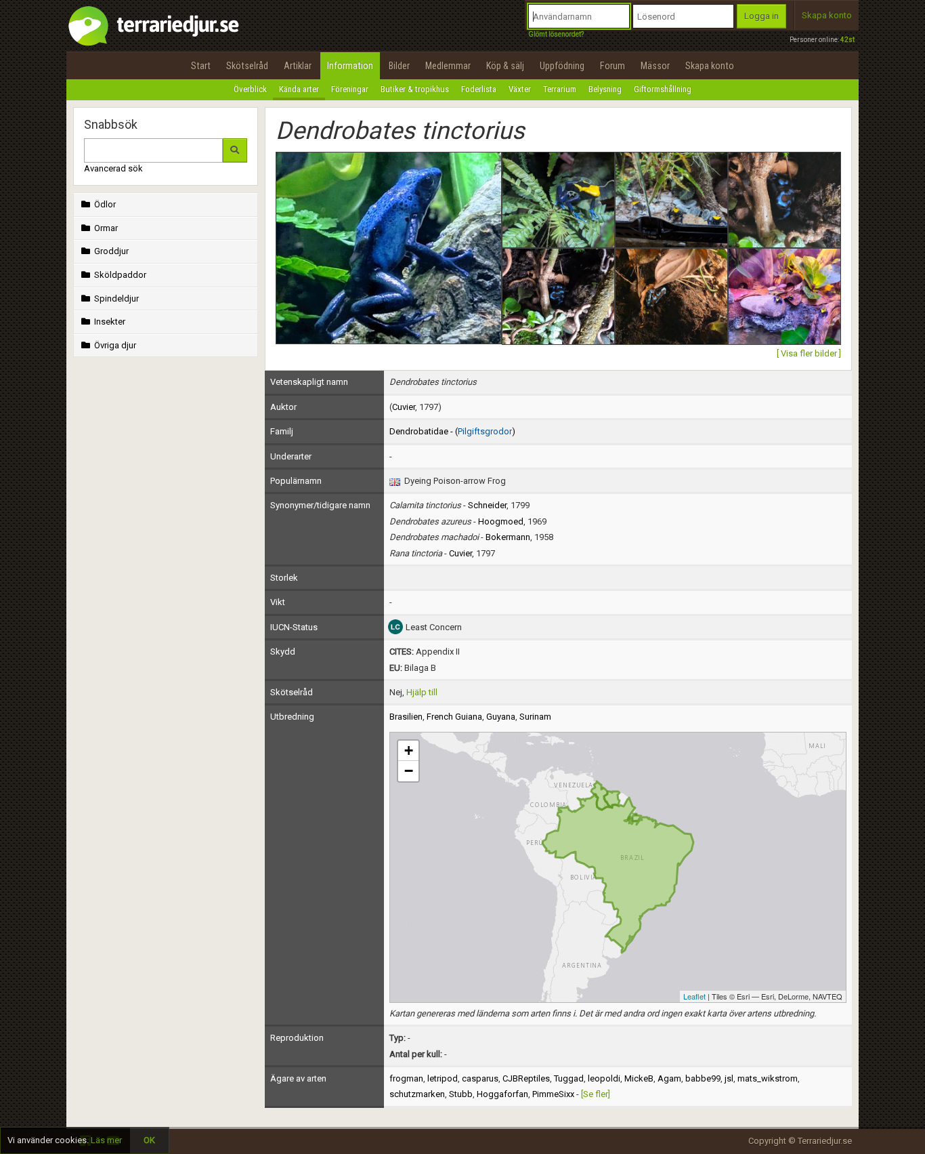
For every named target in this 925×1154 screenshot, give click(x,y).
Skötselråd (247, 65)
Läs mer (106, 1140)
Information (350, 65)
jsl (729, 1078)
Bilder (399, 65)
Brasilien (406, 717)
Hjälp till (421, 692)
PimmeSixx (553, 1094)
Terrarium (559, 89)
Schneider (487, 505)
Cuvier (403, 407)
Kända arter (299, 89)
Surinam (535, 717)
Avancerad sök (113, 168)
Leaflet (694, 996)
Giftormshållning (662, 89)
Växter (520, 89)
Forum (612, 65)
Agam (669, 1078)
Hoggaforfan (502, 1094)
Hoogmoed (500, 521)
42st (847, 39)
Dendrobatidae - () (452, 431)
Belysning (605, 89)
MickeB (638, 1078)
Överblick (250, 89)
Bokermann (508, 537)
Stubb (461, 1094)
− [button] (408, 770)
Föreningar (349, 89)
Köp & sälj (505, 65)
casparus (480, 1078)
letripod (442, 1078)
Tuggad (569, 1078)
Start (201, 65)
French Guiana (454, 717)
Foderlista (478, 89)
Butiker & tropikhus (415, 89)
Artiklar (297, 65)
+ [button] (408, 750)
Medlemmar (448, 65)
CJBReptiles (526, 1078)
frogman (406, 1078)
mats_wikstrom (767, 1078)
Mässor (655, 65)
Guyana (500, 717)
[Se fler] (595, 1094)
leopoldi (604, 1078)
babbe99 (702, 1078)
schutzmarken (417, 1094)
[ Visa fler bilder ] (809, 353)
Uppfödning (562, 65)
